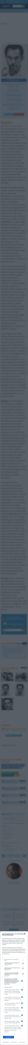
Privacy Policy (22, 1042)
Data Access (14, 1042)
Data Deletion (6, 1042)
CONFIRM (8, 1037)
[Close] (25, 934)
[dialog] (14, 988)
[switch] (22, 963)
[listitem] (14, 960)
